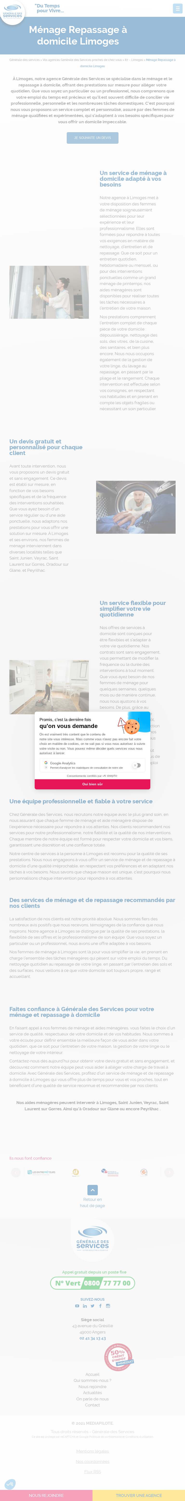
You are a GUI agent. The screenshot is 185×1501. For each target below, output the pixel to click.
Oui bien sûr (92, 784)
